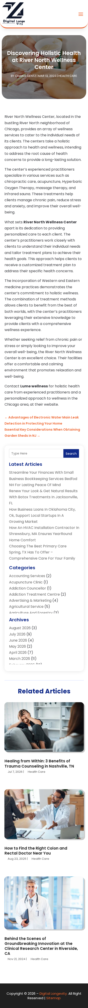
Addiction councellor (27, 588)
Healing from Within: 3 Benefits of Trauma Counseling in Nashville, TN (39, 763)
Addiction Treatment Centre (34, 594)
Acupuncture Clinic (26, 582)
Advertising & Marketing (30, 600)
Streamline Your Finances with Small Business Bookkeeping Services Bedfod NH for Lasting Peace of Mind (43, 478)
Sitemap (53, 998)
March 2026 (19, 658)
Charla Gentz (25, 76)
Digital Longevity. (53, 993)
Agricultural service (26, 606)
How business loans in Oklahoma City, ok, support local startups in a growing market (42, 515)
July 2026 (17, 634)
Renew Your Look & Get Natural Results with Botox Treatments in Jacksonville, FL (43, 497)
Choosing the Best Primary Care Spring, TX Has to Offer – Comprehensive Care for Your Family (42, 552)
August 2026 (20, 628)
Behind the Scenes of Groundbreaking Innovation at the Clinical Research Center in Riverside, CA (41, 946)
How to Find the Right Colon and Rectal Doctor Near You (36, 851)
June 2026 (18, 640)
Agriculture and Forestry (31, 612)
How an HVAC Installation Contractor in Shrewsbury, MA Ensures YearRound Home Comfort (44, 533)
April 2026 (18, 652)
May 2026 (17, 646)
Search (71, 453)
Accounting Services (27, 575)
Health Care (67, 76)
